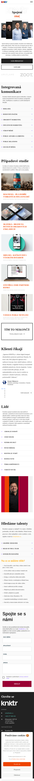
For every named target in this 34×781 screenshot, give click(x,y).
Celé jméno (6, 637)
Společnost (7, 645)
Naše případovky (17, 61)
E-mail (5, 654)
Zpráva (5, 662)
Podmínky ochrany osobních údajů (18, 759)
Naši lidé (17, 67)
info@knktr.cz (17, 536)
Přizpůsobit (17, 769)
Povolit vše (17, 764)
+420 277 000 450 (10, 716)
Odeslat (17, 684)
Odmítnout (17, 775)
